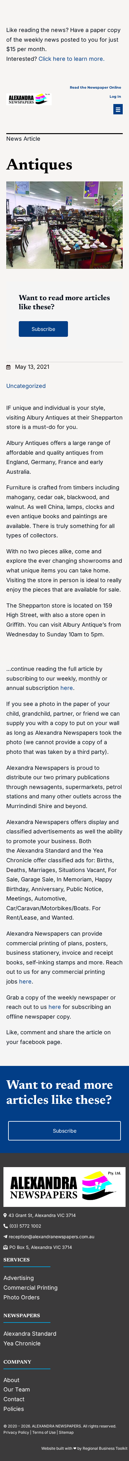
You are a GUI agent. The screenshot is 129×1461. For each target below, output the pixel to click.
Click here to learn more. (72, 58)
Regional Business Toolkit (105, 1448)
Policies (13, 1409)
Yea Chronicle (22, 1343)
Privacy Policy (16, 1432)
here (66, 688)
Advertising (18, 1278)
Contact (13, 1399)
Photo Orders (21, 1297)
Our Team (16, 1389)
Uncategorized (26, 386)
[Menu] (118, 109)
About (11, 1380)
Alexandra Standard (29, 1333)
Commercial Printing (30, 1287)
